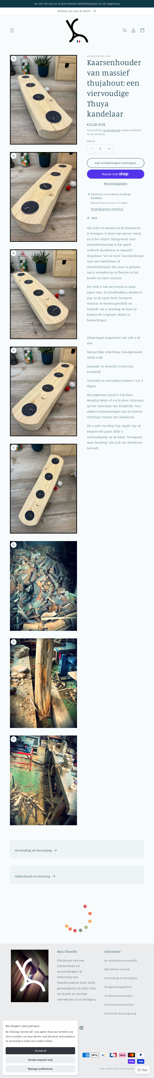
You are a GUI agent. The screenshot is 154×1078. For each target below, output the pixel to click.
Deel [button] (94, 217)
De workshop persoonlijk (120, 960)
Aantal (91, 140)
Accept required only (40, 1059)
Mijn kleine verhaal (117, 969)
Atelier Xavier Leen (115, 1068)
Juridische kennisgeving (120, 1013)
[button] (12, 30)
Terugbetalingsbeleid (118, 986)
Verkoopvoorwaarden (118, 995)
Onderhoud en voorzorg (32, 876)
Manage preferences (40, 1068)
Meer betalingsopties (115, 183)
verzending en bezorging (33, 850)
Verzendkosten (111, 130)
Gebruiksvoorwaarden (119, 1004)
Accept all (40, 1050)
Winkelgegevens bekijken (107, 208)
